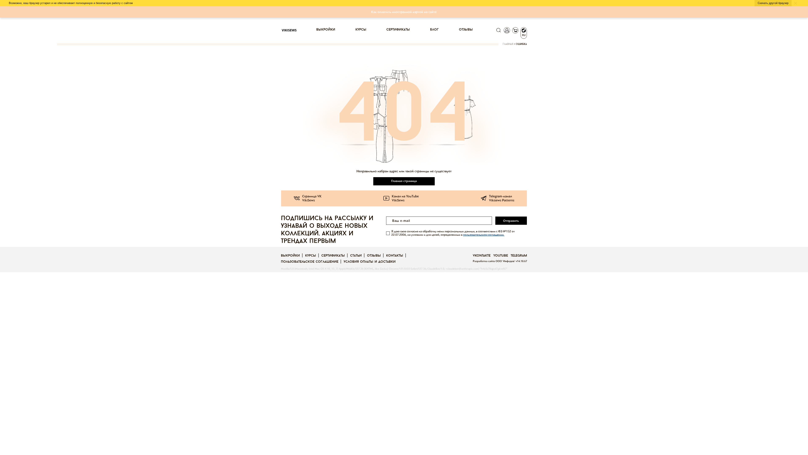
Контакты (394, 255)
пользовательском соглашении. (483, 235)
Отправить (511, 221)
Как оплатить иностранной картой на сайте (404, 12)
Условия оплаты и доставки (370, 262)
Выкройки (325, 29)
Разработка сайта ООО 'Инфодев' (494, 261)
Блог (434, 29)
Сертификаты (398, 29)
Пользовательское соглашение (309, 262)
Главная (508, 44)
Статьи (356, 255)
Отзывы (466, 29)
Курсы (360, 29)
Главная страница (404, 181)
